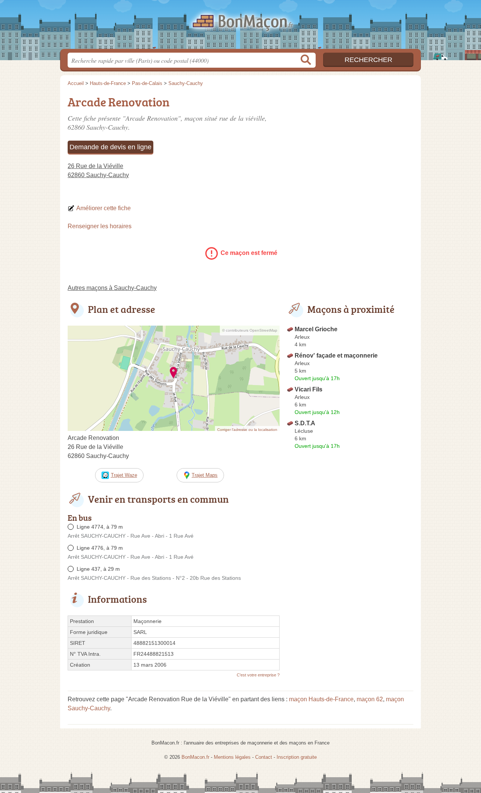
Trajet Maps (205, 475)
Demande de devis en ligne (110, 147)
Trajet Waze (124, 475)
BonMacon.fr (240, 26)
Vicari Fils (308, 389)
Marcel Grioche (316, 329)
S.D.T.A (305, 423)
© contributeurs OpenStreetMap (249, 330)
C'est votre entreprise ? (258, 675)
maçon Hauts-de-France (321, 699)
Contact (263, 757)
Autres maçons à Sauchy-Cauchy (112, 288)
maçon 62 (370, 699)
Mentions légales (232, 757)
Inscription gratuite (297, 757)
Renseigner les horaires (100, 226)
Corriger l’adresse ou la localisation (247, 430)
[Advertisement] (350, 145)
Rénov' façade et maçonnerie (336, 355)
